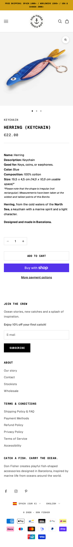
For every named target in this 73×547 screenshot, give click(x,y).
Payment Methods (16, 418)
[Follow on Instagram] (16, 491)
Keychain (11, 120)
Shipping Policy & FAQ (19, 411)
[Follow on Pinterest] (26, 491)
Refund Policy (13, 425)
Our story (10, 370)
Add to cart (36, 256)
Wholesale (11, 391)
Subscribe (17, 348)
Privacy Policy (13, 432)
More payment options (36, 277)
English (51, 503)
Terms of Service (15, 438)
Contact (9, 377)
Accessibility (12, 445)
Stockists (10, 384)
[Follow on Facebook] (6, 491)
